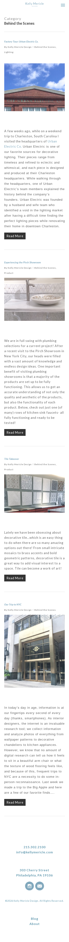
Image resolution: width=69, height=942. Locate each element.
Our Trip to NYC (12, 604)
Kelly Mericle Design (20, 47)
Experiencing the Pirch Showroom (22, 262)
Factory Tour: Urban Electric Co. (21, 41)
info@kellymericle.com (34, 852)
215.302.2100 (35, 847)
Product (8, 273)
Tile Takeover (11, 458)
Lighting (8, 52)
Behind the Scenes (45, 47)
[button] (63, 5)
